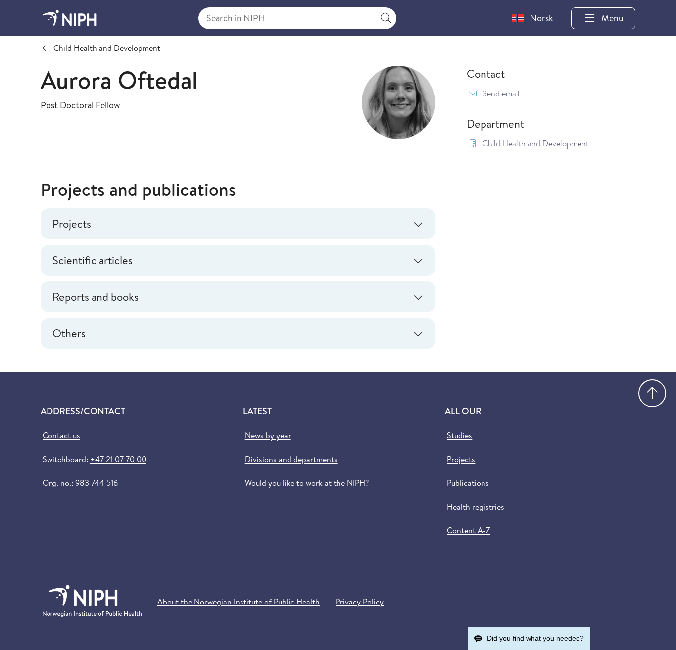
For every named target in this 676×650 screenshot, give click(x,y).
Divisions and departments (291, 459)
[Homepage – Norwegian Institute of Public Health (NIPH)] (69, 18)
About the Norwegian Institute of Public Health (238, 601)
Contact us (61, 435)
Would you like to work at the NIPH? (307, 482)
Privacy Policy (360, 601)
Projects (461, 459)
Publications (468, 482)
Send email (501, 93)
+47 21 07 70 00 (118, 459)
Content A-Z (468, 530)
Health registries (475, 506)
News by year (268, 435)
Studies (459, 435)
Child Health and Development (536, 143)
